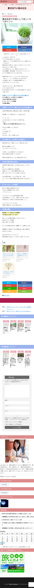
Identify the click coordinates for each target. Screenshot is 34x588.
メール (7, 405)
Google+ (10, 50)
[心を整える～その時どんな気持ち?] (8, 266)
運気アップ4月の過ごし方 (13, 329)
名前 (6, 400)
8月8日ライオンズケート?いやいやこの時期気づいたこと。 (19, 308)
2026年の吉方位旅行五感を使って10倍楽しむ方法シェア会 (6, 362)
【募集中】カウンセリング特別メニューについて (5, 330)
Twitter (9, 47)
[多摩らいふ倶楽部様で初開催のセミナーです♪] (22, 248)
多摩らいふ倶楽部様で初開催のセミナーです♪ (22, 255)
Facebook (24, 47)
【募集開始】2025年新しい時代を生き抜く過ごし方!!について (17, 528)
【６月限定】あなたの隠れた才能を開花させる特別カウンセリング (27, 362)
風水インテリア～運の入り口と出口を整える (16, 95)
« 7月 (1, 544)
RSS (9, 291)
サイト (6, 411)
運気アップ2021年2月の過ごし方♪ (20, 329)
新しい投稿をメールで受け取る (14, 424)
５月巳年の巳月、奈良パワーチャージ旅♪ (20, 360)
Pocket (24, 288)
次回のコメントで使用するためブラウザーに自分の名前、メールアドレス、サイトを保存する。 (17, 418)
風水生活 (6, 295)
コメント (7, 384)
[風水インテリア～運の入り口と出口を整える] (8, 248)
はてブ (24, 50)
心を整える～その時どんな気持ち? (8, 272)
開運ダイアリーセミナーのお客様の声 (27, 329)
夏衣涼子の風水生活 (17, 8)
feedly (24, 291)
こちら (14, 476)
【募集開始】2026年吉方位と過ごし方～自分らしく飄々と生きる (13, 362)
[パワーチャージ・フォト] (4, 503)
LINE (9, 288)
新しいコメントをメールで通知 (14, 422)
